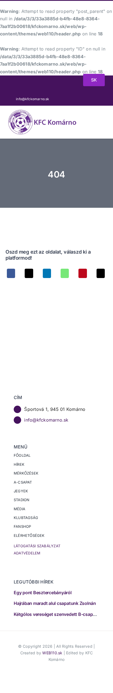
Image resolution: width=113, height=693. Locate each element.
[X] (28, 273)
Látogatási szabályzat (37, 546)
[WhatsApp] (64, 273)
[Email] (100, 273)
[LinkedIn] (46, 273)
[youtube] (94, 99)
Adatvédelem (27, 553)
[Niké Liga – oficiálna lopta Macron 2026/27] (64, 82)
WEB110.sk (52, 652)
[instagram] (103, 99)
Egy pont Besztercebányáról (43, 592)
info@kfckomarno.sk (46, 420)
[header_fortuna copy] (30, 82)
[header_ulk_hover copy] (47, 80)
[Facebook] (10, 273)
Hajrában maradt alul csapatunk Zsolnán (55, 603)
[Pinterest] (82, 273)
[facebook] (85, 99)
